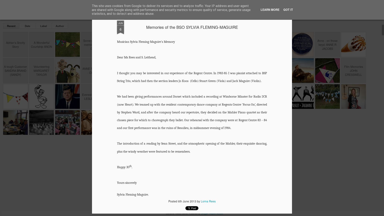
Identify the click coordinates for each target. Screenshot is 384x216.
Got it (288, 10)
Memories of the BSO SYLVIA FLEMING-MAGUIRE (192, 27)
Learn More (270, 10)
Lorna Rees (208, 201)
